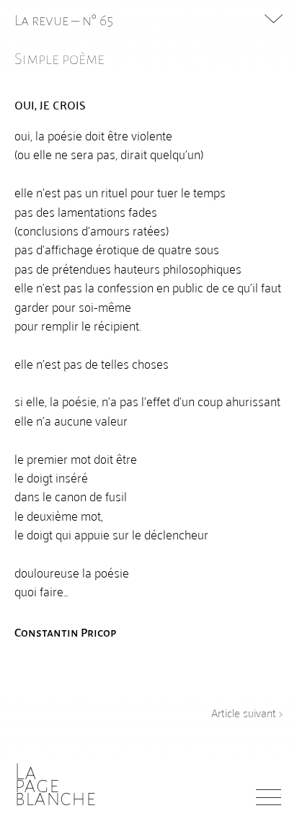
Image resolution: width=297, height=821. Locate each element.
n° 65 (97, 20)
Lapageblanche (55, 785)
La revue (42, 20)
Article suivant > (247, 712)
